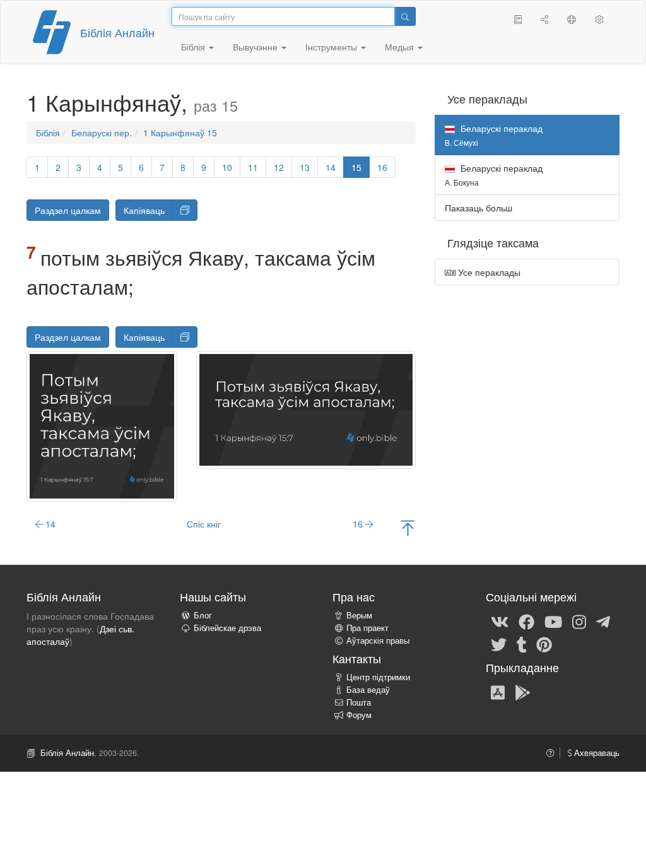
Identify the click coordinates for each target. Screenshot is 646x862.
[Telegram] (603, 621)
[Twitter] (499, 643)
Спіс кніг (204, 523)
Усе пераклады (487, 272)
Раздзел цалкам (68, 210)
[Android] (523, 691)
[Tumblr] (522, 643)
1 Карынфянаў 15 (180, 132)
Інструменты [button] (332, 46)
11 (253, 167)
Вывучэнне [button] (256, 46)
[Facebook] (526, 621)
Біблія (48, 132)
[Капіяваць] (184, 210)
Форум (359, 715)
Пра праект (367, 628)
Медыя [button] (400, 46)
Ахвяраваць (596, 753)
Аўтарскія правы (377, 640)
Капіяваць (144, 210)
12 (279, 167)
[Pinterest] (544, 643)
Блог (203, 615)
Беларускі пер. (101, 132)
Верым (359, 615)
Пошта (358, 702)
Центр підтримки (378, 677)
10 (227, 167)
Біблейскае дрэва (227, 628)
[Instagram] (579, 621)
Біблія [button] (194, 46)
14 (331, 167)
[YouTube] (553, 621)
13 (305, 167)
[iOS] (498, 691)
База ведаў (368, 689)
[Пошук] (405, 16)
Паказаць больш (478, 207)
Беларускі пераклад (494, 174)
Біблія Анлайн (117, 32)
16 (382, 167)
